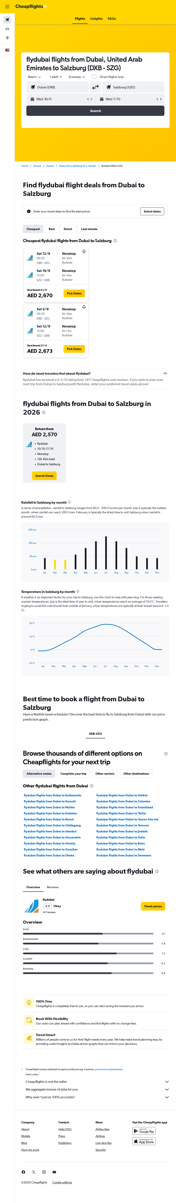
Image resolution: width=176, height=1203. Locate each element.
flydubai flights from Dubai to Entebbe (50, 813)
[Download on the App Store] (144, 1141)
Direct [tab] (68, 229)
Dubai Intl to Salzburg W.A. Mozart (77, 165)
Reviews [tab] (53, 887)
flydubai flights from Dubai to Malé (120, 849)
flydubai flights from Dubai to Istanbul (50, 831)
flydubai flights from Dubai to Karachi (50, 801)
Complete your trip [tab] (73, 773)
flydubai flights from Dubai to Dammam (123, 855)
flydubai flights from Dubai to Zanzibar (51, 849)
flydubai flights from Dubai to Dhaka (49, 855)
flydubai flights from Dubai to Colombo (123, 801)
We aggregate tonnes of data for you (52, 1089)
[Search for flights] (7, 19)
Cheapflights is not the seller (46, 1082)
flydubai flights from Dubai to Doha (120, 837)
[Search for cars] (7, 28)
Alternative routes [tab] (39, 773)
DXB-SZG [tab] (95, 733)
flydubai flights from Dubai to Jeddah (122, 831)
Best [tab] (52, 229)
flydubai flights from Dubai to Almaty (49, 843)
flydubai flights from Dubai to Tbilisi (121, 813)
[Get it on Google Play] (144, 1131)
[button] (7, 6)
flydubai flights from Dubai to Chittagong (52, 825)
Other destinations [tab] (136, 773)
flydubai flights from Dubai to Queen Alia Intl (127, 819)
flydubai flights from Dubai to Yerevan (122, 825)
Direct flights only (112, 77)
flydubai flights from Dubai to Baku (120, 843)
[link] (44, 475)
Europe (37, 165)
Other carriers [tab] (105, 773)
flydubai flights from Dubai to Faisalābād (124, 807)
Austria (50, 165)
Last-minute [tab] (89, 229)
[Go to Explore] (7, 37)
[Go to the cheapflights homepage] (31, 7)
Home (24, 165)
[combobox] (77, 77)
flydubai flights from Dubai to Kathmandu (52, 795)
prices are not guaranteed (108, 1069)
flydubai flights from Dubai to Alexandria (52, 837)
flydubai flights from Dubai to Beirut (49, 819)
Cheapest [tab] (33, 229)
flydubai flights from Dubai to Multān (49, 807)
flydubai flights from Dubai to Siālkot (121, 795)
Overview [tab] (33, 887)
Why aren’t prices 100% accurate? (50, 1097)
